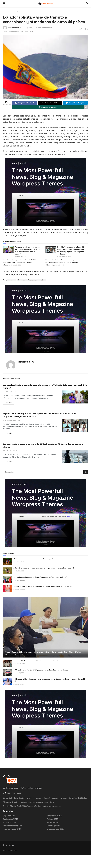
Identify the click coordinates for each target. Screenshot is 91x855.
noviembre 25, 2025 (64, 256)
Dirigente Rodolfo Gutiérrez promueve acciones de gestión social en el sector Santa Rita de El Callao (43, 652)
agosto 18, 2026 (20, 673)
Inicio (5, 12)
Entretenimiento (10, 826)
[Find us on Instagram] (10, 845)
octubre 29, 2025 (15, 265)
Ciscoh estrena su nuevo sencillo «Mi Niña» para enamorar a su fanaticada (43, 586)
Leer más (9, 402)
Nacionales (51, 816)
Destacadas (8, 819)
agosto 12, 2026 (20, 580)
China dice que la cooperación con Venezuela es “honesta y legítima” (40, 577)
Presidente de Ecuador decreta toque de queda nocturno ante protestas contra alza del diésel (64, 262)
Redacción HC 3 (17, 28)
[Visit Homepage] (45, 3)
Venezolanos (33, 280)
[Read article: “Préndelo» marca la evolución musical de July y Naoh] (7, 561)
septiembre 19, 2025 (58, 265)
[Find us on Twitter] (6, 845)
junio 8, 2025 (32, 28)
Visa (43, 280)
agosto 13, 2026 (20, 589)
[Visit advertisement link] (45, 192)
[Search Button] (87, 3)
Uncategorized (53, 829)
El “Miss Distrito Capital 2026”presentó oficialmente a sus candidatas (41, 670)
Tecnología (51, 826)
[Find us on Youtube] (13, 845)
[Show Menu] (4, 3)
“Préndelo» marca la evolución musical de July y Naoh (34, 559)
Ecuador (12, 280)
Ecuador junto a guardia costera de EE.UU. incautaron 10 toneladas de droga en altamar (19, 262)
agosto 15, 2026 (20, 562)
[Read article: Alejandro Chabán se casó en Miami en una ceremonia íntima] (7, 663)
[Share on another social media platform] (86, 107)
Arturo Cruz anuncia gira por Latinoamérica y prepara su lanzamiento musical (44, 568)
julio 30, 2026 (19, 571)
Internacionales (14, 12)
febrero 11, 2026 (21, 256)
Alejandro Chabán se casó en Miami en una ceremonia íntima (37, 661)
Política (50, 819)
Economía (7, 822)
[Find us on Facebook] (3, 845)
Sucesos (50, 822)
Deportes (7, 816)
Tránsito (21, 280)
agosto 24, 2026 (11, 655)
